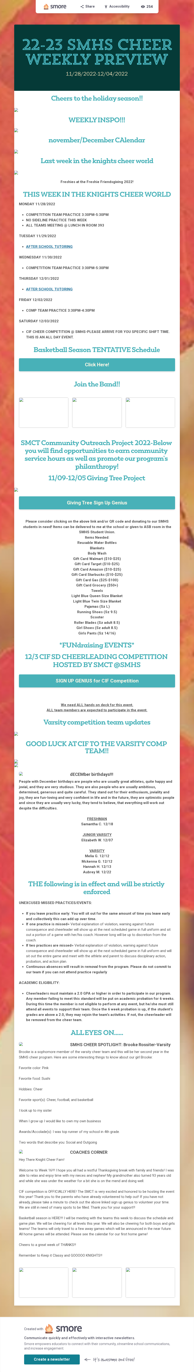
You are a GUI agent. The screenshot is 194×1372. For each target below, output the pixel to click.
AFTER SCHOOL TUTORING (49, 247)
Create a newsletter (52, 1359)
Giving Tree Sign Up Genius (97, 503)
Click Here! (97, 364)
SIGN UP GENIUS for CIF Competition (97, 681)
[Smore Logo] (55, 6)
